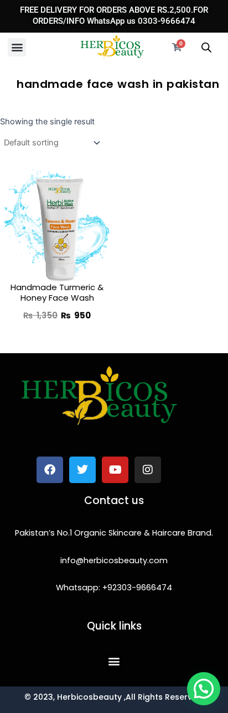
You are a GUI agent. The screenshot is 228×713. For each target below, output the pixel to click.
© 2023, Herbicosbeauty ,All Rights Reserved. (114, 696)
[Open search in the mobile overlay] (206, 48)
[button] (17, 47)
